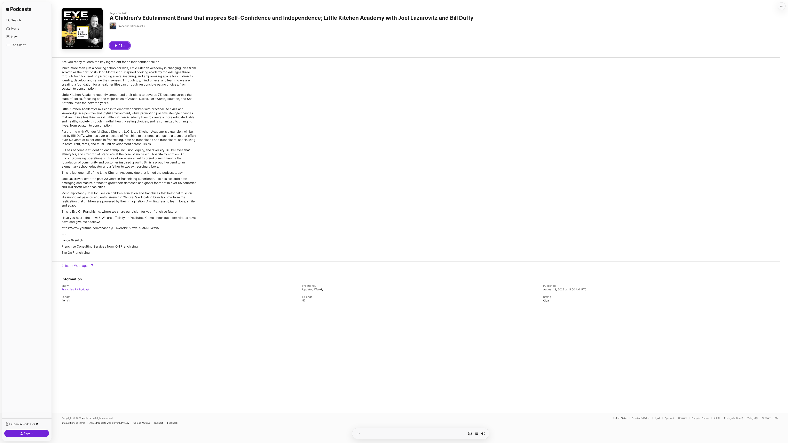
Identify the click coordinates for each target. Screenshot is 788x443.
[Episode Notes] (469, 433)
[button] (27, 20)
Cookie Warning (141, 423)
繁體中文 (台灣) (770, 418)
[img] (18, 9)
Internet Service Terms (73, 423)
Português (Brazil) (733, 418)
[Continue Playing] (476, 433)
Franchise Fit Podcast (75, 289)
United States (620, 418)
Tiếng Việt (752, 418)
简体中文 (682, 418)
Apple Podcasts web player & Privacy (109, 423)
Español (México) (641, 418)
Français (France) (700, 418)
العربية (657, 418)
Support (158, 423)
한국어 (717, 418)
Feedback (172, 423)
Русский (669, 418)
